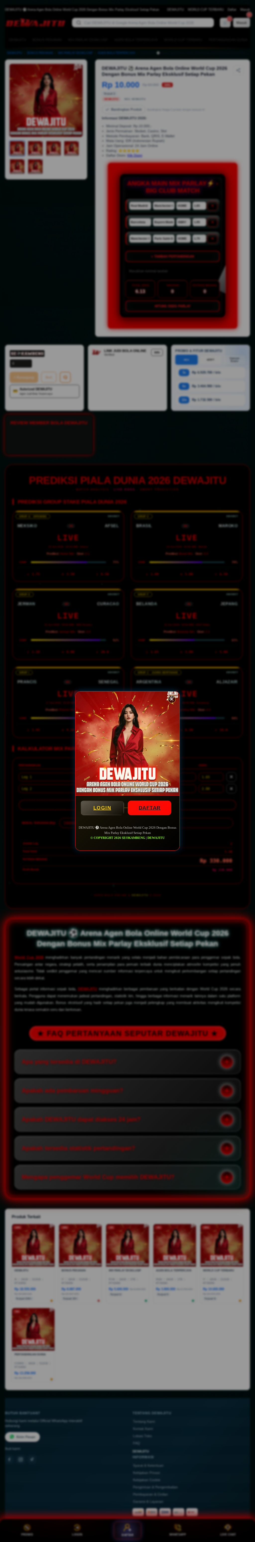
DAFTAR (150, 808)
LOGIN (102, 808)
